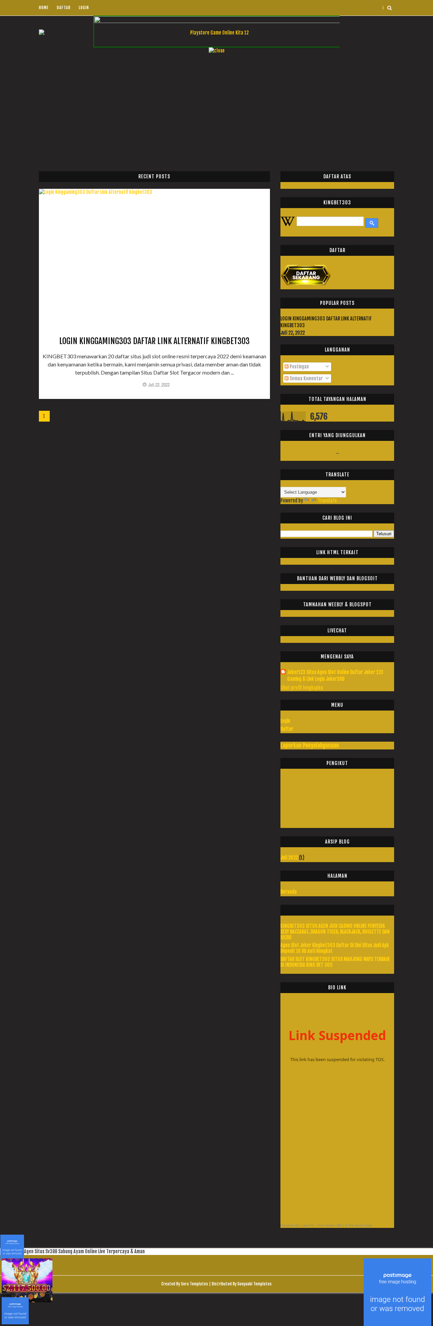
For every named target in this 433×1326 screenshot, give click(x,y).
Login (84, 7)
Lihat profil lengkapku (301, 688)
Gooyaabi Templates (254, 1283)
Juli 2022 (289, 857)
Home (44, 7)
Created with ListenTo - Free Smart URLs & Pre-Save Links (326, 1225)
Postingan (299, 366)
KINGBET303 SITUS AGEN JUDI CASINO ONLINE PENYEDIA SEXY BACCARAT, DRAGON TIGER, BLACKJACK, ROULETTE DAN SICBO (335, 931)
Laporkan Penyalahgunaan (309, 745)
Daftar (64, 7)
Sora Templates (194, 1283)
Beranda (288, 892)
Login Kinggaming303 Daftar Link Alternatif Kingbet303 (154, 341)
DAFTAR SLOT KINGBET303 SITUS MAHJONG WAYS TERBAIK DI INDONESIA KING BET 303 (335, 962)
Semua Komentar (306, 378)
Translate (327, 500)
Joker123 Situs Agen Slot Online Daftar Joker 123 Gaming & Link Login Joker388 (335, 675)
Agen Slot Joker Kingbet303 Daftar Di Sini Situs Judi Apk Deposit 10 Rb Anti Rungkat (334, 948)
